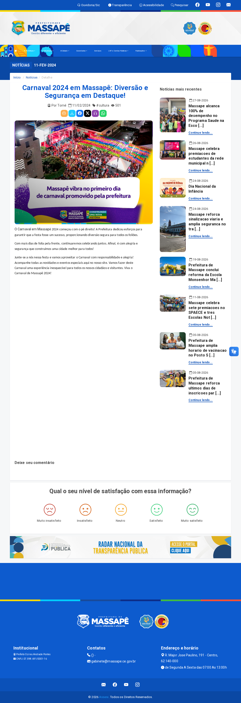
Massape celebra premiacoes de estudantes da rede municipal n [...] (206, 155)
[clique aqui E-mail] (104, 685)
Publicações (140, 51)
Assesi (104, 697)
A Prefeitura (29, 51)
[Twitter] (87, 113)
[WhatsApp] (103, 113)
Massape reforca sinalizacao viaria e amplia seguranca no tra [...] (207, 221)
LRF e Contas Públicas (117, 51)
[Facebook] (79, 113)
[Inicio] (15, 51)
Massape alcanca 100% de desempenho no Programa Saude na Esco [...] (206, 116)
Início (17, 77)
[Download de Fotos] (72, 113)
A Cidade (64, 51)
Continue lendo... (201, 132)
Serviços (97, 51)
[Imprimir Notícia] (64, 113)
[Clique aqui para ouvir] (95, 113)
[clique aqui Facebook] (115, 685)
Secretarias (81, 51)
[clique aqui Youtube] (126, 685)
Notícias (31, 77)
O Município (47, 51)
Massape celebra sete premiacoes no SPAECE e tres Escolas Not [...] (207, 310)
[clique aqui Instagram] (137, 685)
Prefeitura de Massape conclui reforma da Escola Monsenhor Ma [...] (205, 272)
